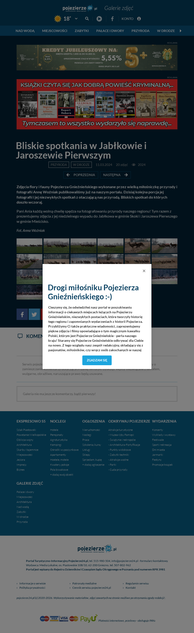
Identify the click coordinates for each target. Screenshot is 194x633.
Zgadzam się (97, 360)
